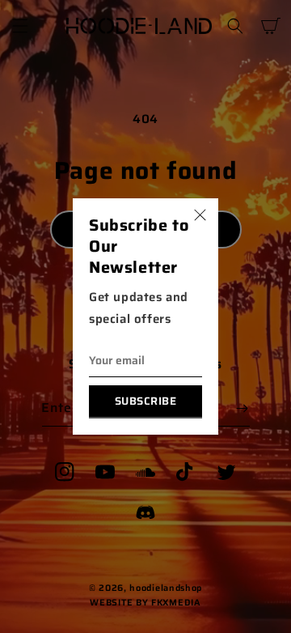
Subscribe (146, 401)
